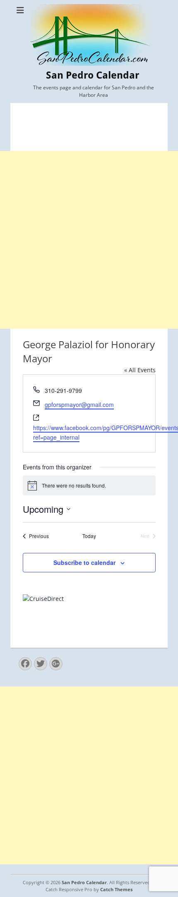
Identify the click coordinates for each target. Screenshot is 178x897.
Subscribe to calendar (84, 562)
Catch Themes (116, 889)
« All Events (140, 370)
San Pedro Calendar (92, 75)
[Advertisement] (89, 240)
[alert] (89, 485)
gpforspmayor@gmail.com (79, 404)
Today (89, 536)
